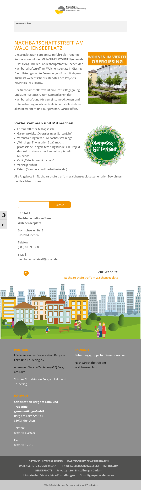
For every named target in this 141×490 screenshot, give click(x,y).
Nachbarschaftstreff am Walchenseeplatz (91, 278)
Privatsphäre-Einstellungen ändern (79, 470)
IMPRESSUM (110, 465)
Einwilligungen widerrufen (96, 475)
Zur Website (108, 272)
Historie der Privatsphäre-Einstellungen (49, 475)
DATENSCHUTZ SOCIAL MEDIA (37, 465)
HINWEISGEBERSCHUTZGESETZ (80, 465)
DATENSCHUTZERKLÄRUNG (46, 461)
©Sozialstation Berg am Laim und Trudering (73, 485)
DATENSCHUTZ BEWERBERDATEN (88, 461)
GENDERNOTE (43, 470)
